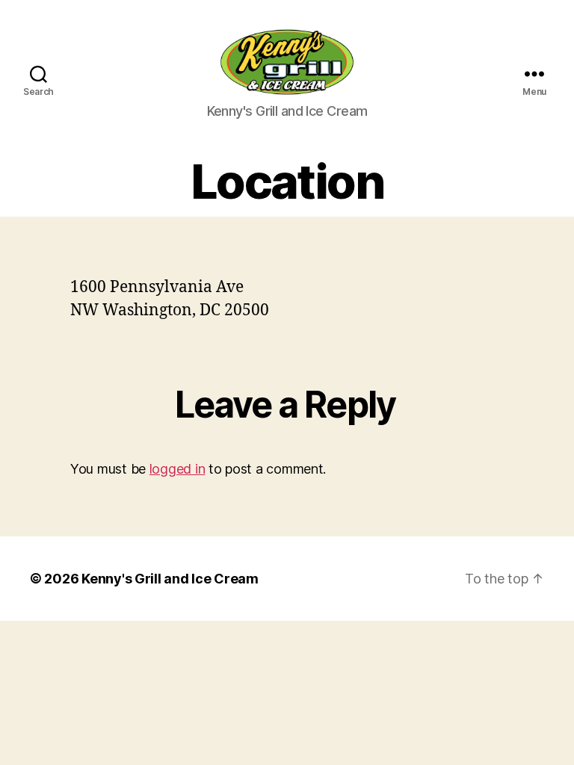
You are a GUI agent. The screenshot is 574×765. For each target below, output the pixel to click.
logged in (177, 469)
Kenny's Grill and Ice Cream (170, 578)
